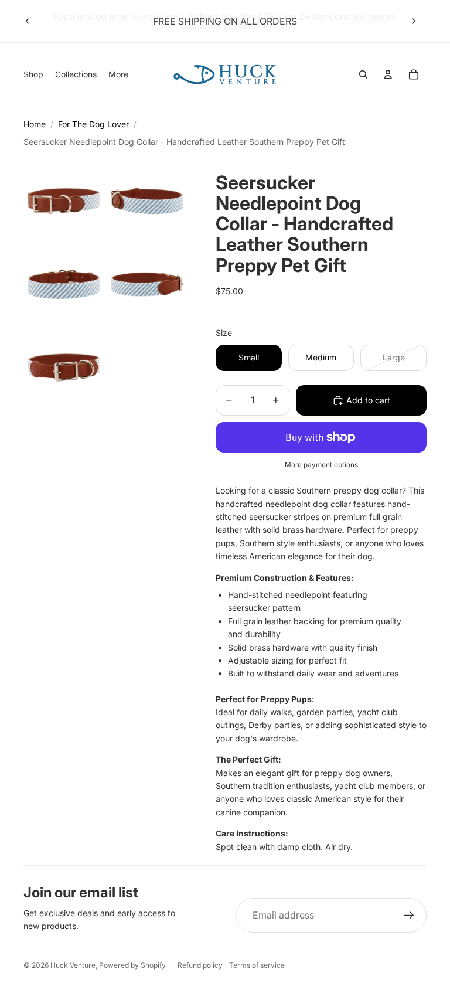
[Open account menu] (388, 74)
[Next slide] (414, 21)
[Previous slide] (27, 21)
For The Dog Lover (93, 124)
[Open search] (363, 74)
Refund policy (200, 965)
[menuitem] (118, 74)
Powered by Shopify (132, 965)
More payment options (321, 465)
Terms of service (257, 965)
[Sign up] (409, 915)
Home (34, 124)
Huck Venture (73, 965)
